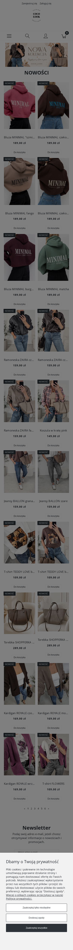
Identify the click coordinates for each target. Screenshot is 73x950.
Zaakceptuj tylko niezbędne (37, 907)
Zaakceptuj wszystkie (36, 928)
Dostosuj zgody (36, 917)
